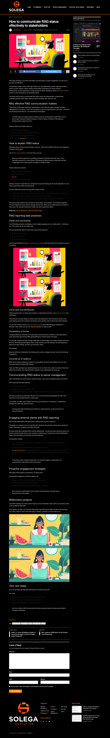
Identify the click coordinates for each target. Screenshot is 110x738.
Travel (62, 711)
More (98, 7)
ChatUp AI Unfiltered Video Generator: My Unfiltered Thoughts (82, 46)
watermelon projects (63, 91)
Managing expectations (18, 450)
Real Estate (64, 706)
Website (43, 679)
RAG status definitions (20, 153)
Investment (90, 7)
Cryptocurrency (45, 710)
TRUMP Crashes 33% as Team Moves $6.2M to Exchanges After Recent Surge (91, 717)
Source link (12, 620)
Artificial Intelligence (76, 7)
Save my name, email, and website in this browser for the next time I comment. (32, 686)
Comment (12, 651)
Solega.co (30, 733)
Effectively (24, 623)
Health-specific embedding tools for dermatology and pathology (86, 75)
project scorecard (61, 313)
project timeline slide (35, 324)
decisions (22, 138)
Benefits (14, 177)
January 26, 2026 (28, 30)
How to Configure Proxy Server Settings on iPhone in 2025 (88, 61)
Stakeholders (36, 623)
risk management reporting (35, 243)
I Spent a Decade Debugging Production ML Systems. (91, 707)
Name (11, 672)
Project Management (60, 7)
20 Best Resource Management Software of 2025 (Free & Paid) (88, 68)
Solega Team (17, 30)
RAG (30, 623)
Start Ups (47, 7)
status (43, 623)
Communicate (16, 623)
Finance (53, 706)
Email (11, 679)
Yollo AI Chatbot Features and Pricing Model (89, 55)
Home (29, 7)
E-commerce (37, 7)
